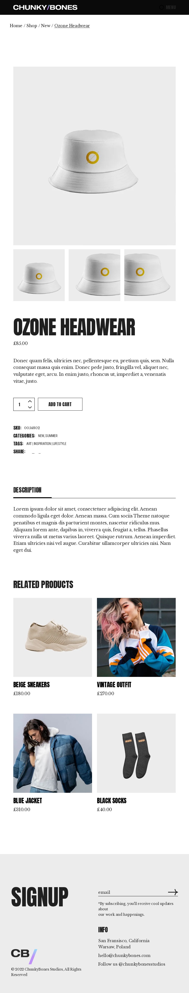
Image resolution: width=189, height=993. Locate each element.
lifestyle (59, 444)
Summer (51, 436)
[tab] (32, 490)
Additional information (88, 490)
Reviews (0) (149, 490)
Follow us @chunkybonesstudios (131, 964)
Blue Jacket (27, 800)
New (41, 436)
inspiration (42, 444)
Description (27, 490)
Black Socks (111, 800)
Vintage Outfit (114, 684)
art (29, 444)
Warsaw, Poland (114, 946)
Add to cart (60, 404)
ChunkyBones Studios (44, 969)
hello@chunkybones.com (124, 955)
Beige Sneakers (31, 684)
